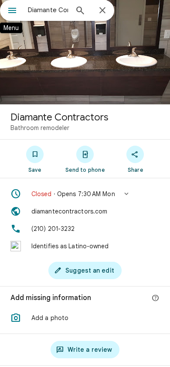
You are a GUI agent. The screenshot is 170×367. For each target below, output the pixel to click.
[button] (85, 194)
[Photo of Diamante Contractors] (85, 52)
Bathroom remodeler (39, 128)
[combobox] (48, 10)
